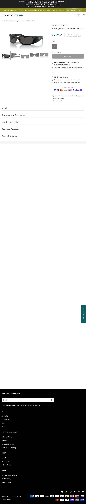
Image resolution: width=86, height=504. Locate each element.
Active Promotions (83, 314)
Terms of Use (26, 405)
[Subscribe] (52, 400)
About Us (5, 416)
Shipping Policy (7, 437)
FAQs (3, 423)
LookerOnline (6, 21)
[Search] (73, 15)
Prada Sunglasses (16, 21)
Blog (3, 427)
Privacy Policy (6, 479)
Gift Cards (5, 461)
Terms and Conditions (9, 475)
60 (55, 47)
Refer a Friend (6, 465)
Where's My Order (8, 444)
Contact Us (5, 420)
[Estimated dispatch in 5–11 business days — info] (52, 72)
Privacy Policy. (35, 405)
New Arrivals (6, 458)
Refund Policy (6, 482)
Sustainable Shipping (9, 448)
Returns (4, 440)
